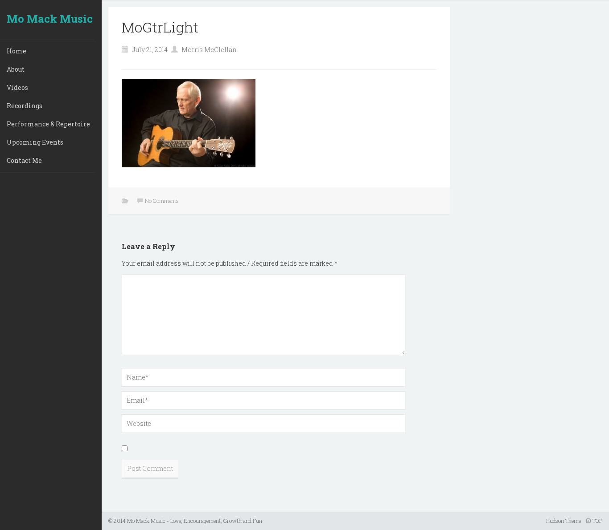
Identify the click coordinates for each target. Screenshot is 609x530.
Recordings (24, 105)
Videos (17, 87)
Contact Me (24, 160)
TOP (596, 520)
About (16, 69)
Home (16, 51)
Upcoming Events (35, 142)
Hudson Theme (563, 520)
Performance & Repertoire (48, 124)
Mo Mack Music (50, 19)
